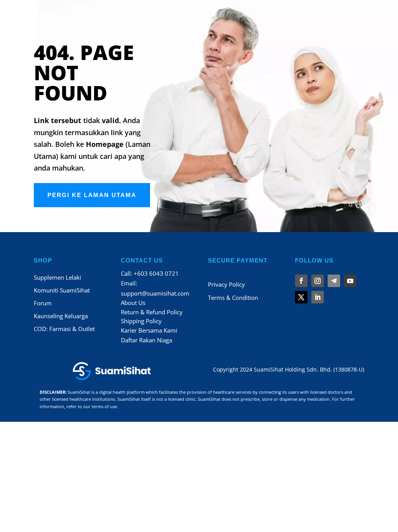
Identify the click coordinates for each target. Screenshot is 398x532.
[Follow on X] (301, 297)
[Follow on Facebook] (301, 281)
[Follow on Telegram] (334, 281)
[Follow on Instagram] (317, 281)
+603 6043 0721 (156, 273)
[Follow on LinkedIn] (317, 297)
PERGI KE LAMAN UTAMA (91, 195)
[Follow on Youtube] (350, 281)
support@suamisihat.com (155, 293)
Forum (43, 303)
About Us (133, 303)
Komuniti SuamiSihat (62, 290)
